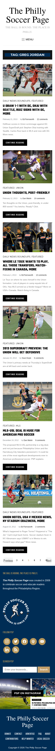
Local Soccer (43, 739)
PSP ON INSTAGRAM (27, 693)
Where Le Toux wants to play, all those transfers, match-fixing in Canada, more (26, 265)
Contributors (11, 739)
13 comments (41, 275)
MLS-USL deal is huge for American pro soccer (21, 432)
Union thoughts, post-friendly (26, 192)
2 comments (40, 527)
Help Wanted (28, 739)
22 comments (42, 119)
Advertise (30, 734)
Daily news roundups (16, 101)
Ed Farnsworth (28, 119)
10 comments (39, 198)
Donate (8, 734)
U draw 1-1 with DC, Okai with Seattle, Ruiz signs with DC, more (25, 109)
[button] (27, 39)
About (47, 734)
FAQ (40, 734)
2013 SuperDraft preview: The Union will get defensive (25, 350)
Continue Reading (15, 142)
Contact (18, 734)
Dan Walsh (27, 198)
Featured (37, 101)
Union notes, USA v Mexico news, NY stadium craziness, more (27, 519)
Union (19, 188)
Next (48, 560)
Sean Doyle (26, 358)
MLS (18, 425)
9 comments (40, 440)
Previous (8, 560)
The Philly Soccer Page (27, 14)
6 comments (39, 358)
